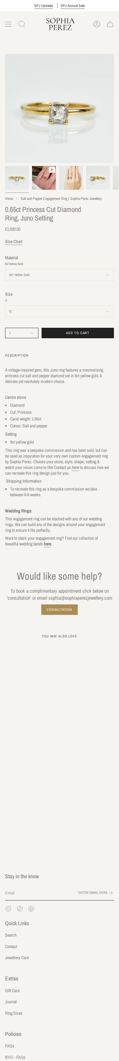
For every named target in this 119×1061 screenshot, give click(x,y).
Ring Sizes (14, 1013)
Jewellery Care (17, 957)
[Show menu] (8, 24)
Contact (11, 946)
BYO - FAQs (15, 1057)
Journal (11, 1002)
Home (9, 198)
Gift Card (12, 990)
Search (11, 935)
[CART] (110, 24)
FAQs (9, 1046)
